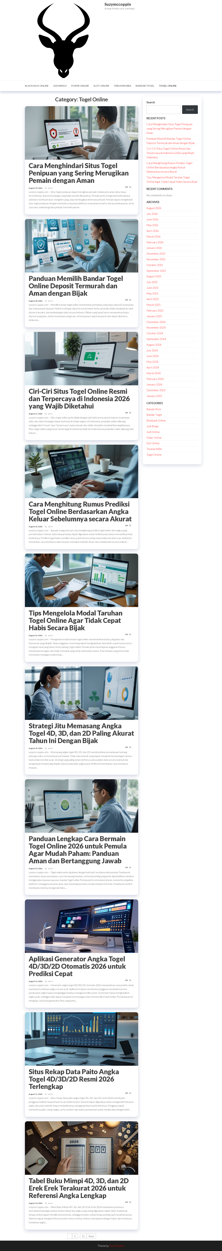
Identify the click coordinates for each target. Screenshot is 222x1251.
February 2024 (155, 378)
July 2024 (152, 350)
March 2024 (153, 373)
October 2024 (154, 333)
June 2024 (152, 356)
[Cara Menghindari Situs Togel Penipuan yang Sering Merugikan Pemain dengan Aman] (81, 132)
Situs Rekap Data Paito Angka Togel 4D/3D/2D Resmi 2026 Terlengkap (74, 1079)
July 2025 (152, 282)
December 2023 (155, 390)
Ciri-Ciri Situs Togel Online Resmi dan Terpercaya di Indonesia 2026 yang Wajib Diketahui (79, 398)
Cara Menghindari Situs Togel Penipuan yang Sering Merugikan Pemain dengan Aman (79, 172)
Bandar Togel (145, 85)
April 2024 (152, 367)
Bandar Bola (153, 409)
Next (91, 1236)
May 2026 (152, 225)
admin (50, 188)
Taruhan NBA (122, 85)
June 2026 (152, 219)
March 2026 (153, 236)
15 (83, 1236)
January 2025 (154, 316)
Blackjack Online (36, 85)
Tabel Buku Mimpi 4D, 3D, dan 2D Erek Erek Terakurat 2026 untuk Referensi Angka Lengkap (79, 1188)
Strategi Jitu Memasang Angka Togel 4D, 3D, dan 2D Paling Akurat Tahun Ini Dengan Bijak (81, 733)
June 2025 (152, 287)
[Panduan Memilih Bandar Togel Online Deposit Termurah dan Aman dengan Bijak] (81, 245)
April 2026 (152, 230)
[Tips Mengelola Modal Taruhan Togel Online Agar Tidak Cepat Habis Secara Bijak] (81, 580)
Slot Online (101, 85)
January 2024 (154, 384)
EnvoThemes (116, 1245)
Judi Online (153, 432)
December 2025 (155, 253)
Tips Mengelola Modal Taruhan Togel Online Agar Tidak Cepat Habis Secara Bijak (75, 620)
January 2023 (154, 396)
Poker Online (80, 85)
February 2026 (155, 242)
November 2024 (156, 327)
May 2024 (152, 361)
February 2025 (155, 310)
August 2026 (153, 208)
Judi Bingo (60, 85)
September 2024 (156, 339)
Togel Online (168, 85)
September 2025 (156, 270)
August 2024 (153, 344)
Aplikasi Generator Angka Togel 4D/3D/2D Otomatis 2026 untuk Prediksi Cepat (77, 966)
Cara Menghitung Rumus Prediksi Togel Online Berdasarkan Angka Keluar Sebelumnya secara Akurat (80, 511)
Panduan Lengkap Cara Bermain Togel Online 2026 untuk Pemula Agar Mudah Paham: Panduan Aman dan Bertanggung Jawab (78, 850)
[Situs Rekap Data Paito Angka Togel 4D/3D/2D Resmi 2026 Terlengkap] (81, 1038)
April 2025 (152, 299)
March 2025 (153, 304)
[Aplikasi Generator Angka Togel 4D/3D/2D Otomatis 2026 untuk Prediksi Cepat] (81, 925)
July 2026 (152, 213)
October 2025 (154, 265)
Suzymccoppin (118, 4)
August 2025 (153, 276)
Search (150, 102)
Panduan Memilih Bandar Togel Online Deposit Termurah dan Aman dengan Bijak (76, 285)
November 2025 (156, 259)
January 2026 (154, 247)
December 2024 (155, 322)
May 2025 (152, 293)
